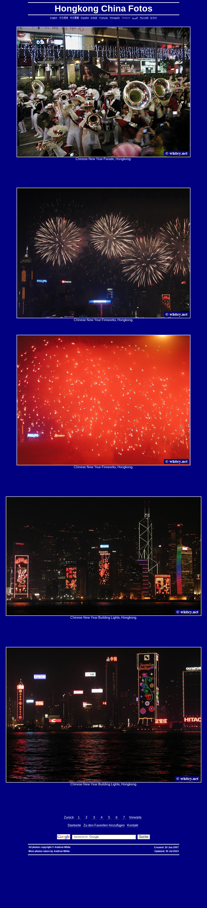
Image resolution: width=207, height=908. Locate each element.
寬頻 (98, 856)
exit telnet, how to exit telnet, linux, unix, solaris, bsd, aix (86, 902)
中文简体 (63, 18)
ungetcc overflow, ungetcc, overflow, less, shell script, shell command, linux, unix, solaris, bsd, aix (41, 884)
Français (103, 18)
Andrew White (63, 847)
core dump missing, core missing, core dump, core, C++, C (71, 863)
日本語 (94, 18)
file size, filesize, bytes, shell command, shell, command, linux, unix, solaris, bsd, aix (128, 879)
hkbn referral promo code (12, 856)
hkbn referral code (27, 856)
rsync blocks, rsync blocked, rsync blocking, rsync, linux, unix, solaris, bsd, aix (72, 879)
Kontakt (132, 825)
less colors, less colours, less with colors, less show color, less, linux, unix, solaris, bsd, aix (37, 882)
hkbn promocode (51, 856)
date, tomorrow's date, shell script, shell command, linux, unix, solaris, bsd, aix (139, 864)
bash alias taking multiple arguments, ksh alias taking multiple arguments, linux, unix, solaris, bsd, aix (47, 892)
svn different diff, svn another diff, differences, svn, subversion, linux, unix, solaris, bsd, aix (128, 895)
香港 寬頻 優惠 (88, 856)
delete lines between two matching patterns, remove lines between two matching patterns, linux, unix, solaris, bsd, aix (68, 871)
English (53, 18)
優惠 (102, 856)
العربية (135, 18)
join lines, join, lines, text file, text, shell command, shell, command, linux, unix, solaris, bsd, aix (135, 872)
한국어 (153, 18)
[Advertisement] (103, 174)
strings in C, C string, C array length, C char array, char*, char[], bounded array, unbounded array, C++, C (135, 866)
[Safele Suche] (63, 838)
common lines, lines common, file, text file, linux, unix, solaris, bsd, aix (37, 869)
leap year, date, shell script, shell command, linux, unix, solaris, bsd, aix (87, 864)
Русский (144, 18)
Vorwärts (135, 817)
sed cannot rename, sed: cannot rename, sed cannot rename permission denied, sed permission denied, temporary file (123, 892)
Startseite (74, 825)
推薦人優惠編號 (133, 856)
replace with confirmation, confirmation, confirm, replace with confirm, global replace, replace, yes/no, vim (63, 906)
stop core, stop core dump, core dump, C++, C (108, 863)
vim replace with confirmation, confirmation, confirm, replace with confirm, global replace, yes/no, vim (160, 905)
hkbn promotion (63, 856)
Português (115, 18)
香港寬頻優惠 (109, 856)
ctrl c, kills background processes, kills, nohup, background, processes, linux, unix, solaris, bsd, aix (157, 863)
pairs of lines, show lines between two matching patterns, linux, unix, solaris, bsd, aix (49, 874)
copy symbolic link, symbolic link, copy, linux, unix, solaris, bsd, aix (28, 863)
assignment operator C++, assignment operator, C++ (132, 858)
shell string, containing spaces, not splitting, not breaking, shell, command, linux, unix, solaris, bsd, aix (80, 893)
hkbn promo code (39, 856)
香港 (95, 856)
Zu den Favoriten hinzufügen (104, 825)
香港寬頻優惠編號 (121, 856)
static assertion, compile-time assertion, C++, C (115, 861)
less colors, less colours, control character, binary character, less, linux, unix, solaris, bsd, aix (100, 882)
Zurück (69, 817)
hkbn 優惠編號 (77, 856)
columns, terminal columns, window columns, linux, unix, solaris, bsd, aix (120, 903)
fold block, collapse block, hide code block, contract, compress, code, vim (101, 905)
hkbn (70, 856)
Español (85, 18)
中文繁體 (74, 18)
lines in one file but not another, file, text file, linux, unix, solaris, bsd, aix (79, 872)
